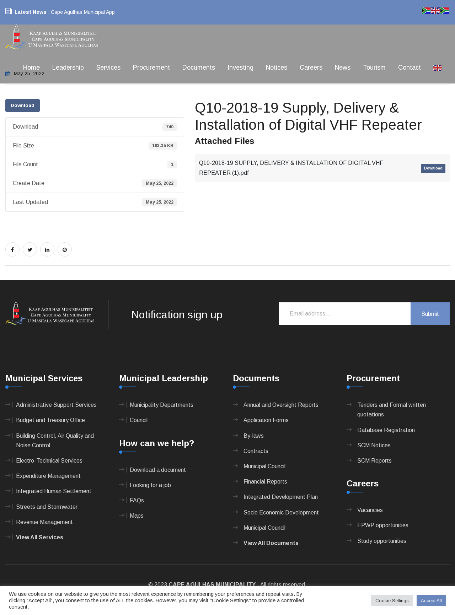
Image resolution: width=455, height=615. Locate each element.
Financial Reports (265, 482)
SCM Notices (374, 445)
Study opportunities (381, 541)
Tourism (374, 67)
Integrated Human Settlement (53, 491)
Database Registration (386, 430)
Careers (311, 67)
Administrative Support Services (56, 405)
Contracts (255, 451)
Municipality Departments (161, 405)
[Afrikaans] (426, 10)
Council (139, 420)
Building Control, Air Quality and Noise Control (55, 440)
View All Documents (271, 543)
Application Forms (266, 420)
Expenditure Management (48, 476)
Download (22, 105)
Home (31, 67)
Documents (198, 67)
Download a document (158, 470)
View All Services (39, 537)
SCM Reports (374, 461)
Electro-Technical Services (49, 461)
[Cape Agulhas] (51, 37)
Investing (240, 67)
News (342, 67)
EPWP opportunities (382, 525)
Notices (276, 67)
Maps (137, 516)
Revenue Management (44, 522)
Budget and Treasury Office (50, 420)
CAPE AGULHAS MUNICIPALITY (212, 585)
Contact (409, 67)
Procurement (151, 67)
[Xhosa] (445, 10)
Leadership (68, 67)
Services (108, 67)
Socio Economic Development (281, 512)
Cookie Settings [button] (392, 600)
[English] (438, 67)
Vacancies (370, 510)
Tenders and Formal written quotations (391, 409)
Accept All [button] (431, 600)
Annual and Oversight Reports (280, 405)
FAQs (137, 500)
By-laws (253, 436)
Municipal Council (264, 466)
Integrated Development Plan (280, 497)
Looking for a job (150, 485)
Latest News (31, 12)
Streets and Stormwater (46, 507)
